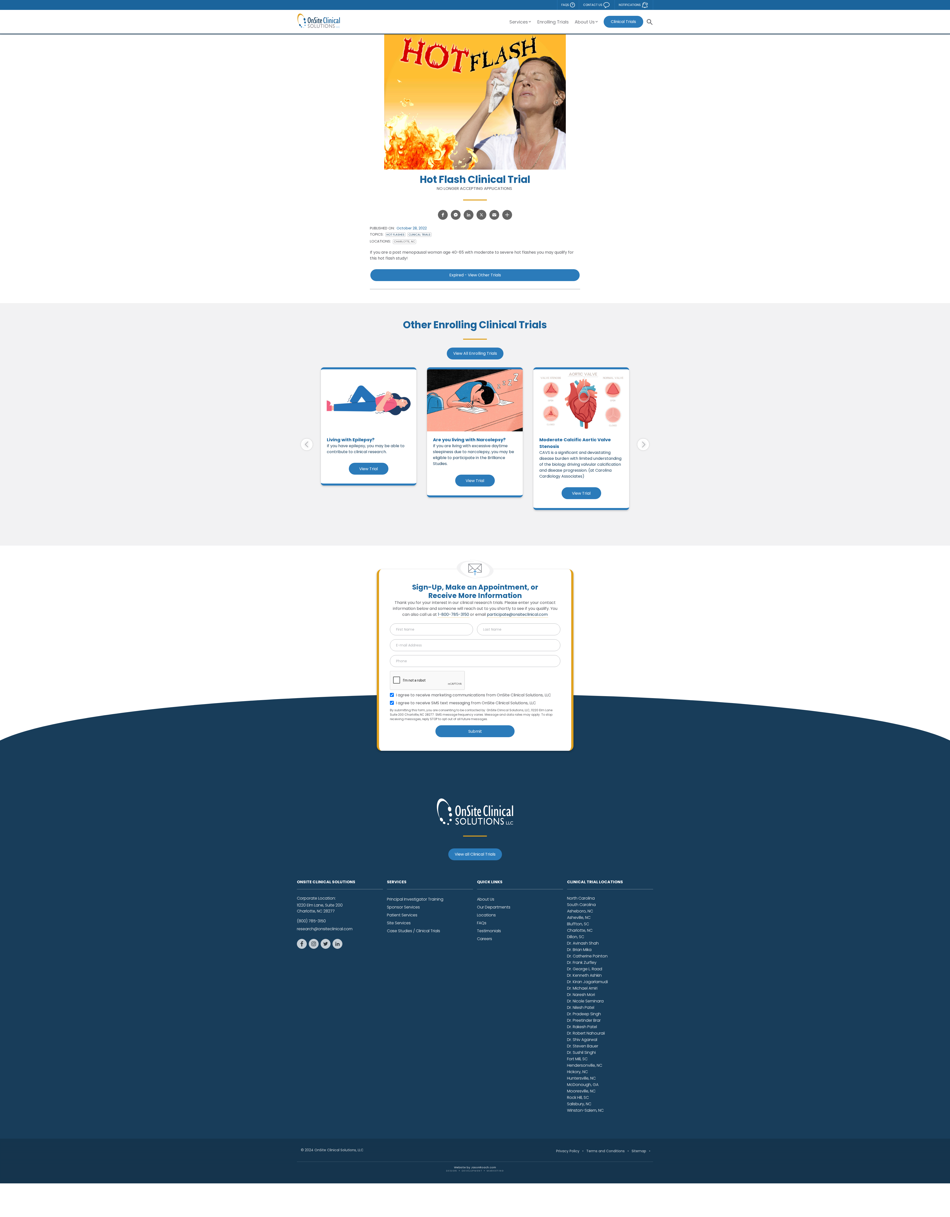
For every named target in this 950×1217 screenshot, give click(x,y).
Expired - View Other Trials (475, 275)
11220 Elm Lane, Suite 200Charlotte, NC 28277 (320, 908)
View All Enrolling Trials (475, 353)
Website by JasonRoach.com (475, 1168)
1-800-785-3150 (453, 614)
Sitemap (639, 1151)
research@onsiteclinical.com (325, 929)
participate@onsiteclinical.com (517, 614)
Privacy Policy (567, 1151)
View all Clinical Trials (475, 854)
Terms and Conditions (605, 1151)
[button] (520, 22)
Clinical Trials (623, 21)
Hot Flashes (395, 235)
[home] (318, 21)
